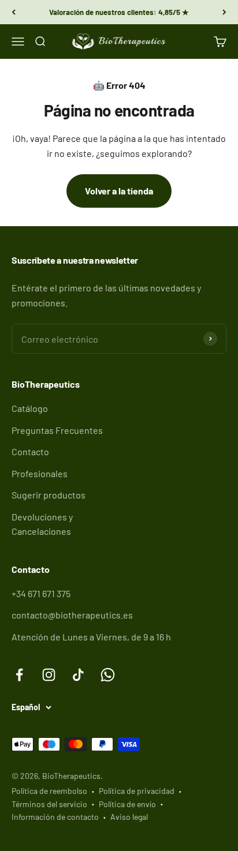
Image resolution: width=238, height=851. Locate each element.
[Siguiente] (224, 12)
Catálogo (30, 408)
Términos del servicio (49, 804)
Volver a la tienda (119, 190)
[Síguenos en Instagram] (49, 675)
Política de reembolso (49, 791)
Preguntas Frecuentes (57, 430)
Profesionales (40, 473)
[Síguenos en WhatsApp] (108, 675)
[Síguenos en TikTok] (78, 675)
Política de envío (127, 804)
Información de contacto (55, 817)
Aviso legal (129, 817)
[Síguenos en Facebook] (19, 675)
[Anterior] (14, 12)
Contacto (30, 451)
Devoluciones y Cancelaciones (42, 524)
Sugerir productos (48, 494)
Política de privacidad (136, 791)
